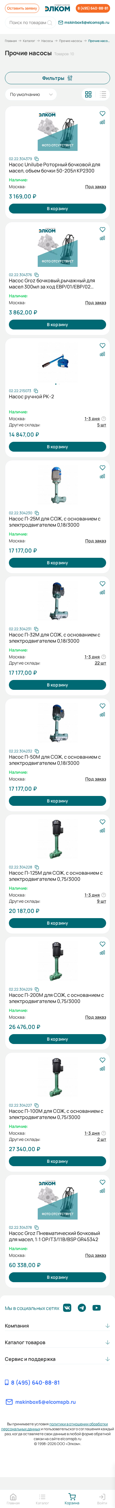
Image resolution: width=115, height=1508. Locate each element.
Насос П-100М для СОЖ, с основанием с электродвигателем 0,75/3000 (56, 1114)
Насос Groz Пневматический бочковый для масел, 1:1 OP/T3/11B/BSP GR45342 (54, 1236)
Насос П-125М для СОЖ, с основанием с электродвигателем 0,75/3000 (56, 876)
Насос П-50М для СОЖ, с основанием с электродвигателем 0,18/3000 (55, 760)
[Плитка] (88, 94)
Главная (11, 41)
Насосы (47, 41)
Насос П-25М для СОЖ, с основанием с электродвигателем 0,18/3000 (55, 522)
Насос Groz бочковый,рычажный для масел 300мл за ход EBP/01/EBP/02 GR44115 (52, 283)
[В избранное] (102, 114)
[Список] (103, 94)
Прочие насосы (70, 41)
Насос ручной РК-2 (31, 396)
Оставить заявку (22, 8)
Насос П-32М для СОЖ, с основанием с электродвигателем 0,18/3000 (54, 638)
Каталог (29, 41)
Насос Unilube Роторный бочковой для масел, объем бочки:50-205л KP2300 (54, 167)
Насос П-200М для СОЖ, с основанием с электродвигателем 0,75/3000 (56, 998)
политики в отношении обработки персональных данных (54, 1426)
